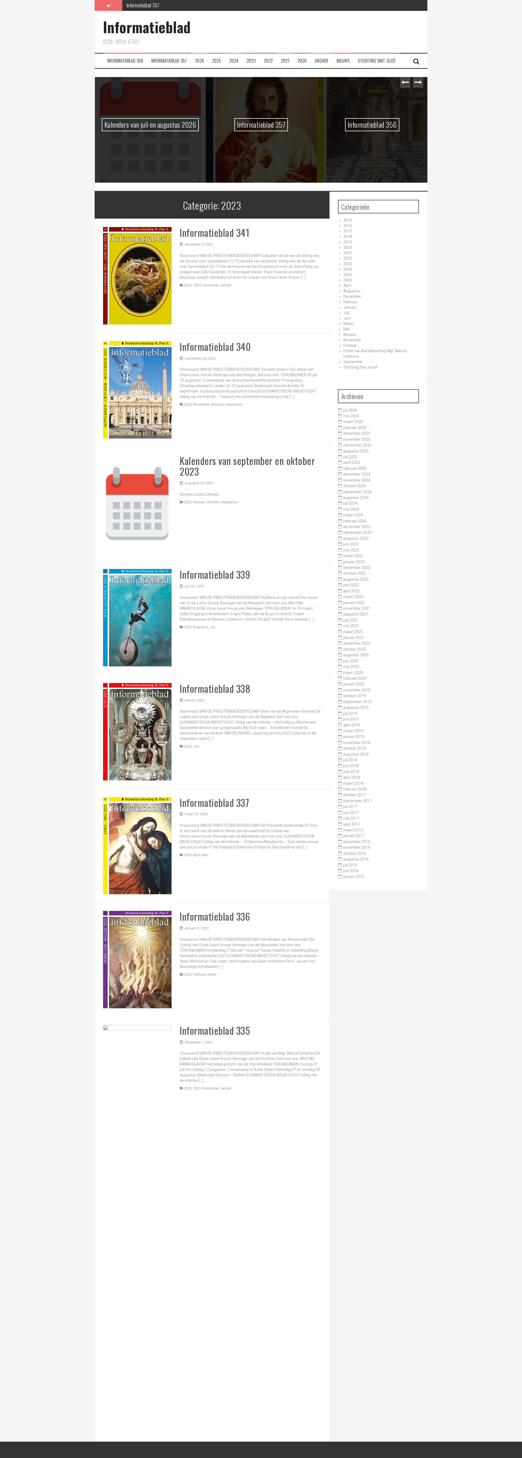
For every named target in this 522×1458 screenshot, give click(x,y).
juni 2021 (351, 620)
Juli (212, 627)
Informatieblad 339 (215, 574)
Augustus (200, 627)
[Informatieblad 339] (137, 617)
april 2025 (351, 462)
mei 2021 (351, 626)
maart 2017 (353, 830)
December (210, 285)
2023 (251, 61)
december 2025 (356, 433)
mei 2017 (351, 818)
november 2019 (356, 690)
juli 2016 (350, 865)
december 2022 (356, 567)
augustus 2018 (356, 754)
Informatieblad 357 (169, 61)
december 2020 (356, 643)
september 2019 (357, 702)
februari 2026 (354, 427)
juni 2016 (351, 871)
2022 (268, 61)
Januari (225, 285)
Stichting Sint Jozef (377, 61)
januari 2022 (353, 603)
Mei (205, 855)
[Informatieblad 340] (137, 389)
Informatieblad (147, 26)
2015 (347, 220)
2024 (233, 61)
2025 (216, 61)
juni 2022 (351, 585)
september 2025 (357, 445)
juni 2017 (351, 812)
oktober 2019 (354, 696)
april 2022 (351, 591)
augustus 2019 (356, 707)
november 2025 (356, 439)
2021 (285, 61)
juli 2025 (350, 457)
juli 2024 (350, 503)
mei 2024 (351, 509)
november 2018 (356, 742)
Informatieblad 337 (214, 802)
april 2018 (351, 777)
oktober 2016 (354, 853)
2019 (347, 242)
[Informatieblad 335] (137, 1229)
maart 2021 (353, 632)
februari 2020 (354, 678)
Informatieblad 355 (372, 124)
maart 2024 (353, 515)
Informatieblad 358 (125, 61)
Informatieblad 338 (215, 688)
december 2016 (356, 842)
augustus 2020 (356, 655)
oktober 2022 (354, 573)
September (233, 404)
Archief (321, 61)
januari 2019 (353, 736)
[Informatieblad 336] (137, 959)
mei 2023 (351, 550)
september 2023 (357, 532)
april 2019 (351, 725)
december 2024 (356, 474)
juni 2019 (351, 719)
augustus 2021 (356, 614)
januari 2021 (353, 637)
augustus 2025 (356, 451)
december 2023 (356, 527)
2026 (199, 61)
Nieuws (343, 61)
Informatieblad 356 (143, 5)
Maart (211, 974)
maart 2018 (353, 783)
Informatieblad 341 (214, 232)
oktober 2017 (354, 795)
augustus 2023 (356, 538)
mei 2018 (351, 772)
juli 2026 (350, 410)
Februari (199, 974)
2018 (347, 236)
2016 (347, 225)
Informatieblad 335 (215, 1030)
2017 (347, 231)
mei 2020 (351, 666)
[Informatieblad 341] (137, 275)
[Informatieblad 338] (137, 731)
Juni (196, 746)
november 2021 (356, 608)
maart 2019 (353, 731)
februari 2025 (354, 468)
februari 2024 (354, 521)
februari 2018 (354, 789)
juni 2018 (351, 766)
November (201, 404)
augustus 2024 (356, 497)
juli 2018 (350, 760)
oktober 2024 (354, 486)
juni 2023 (351, 544)
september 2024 (357, 492)
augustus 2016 (356, 859)
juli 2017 (350, 806)
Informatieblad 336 (215, 916)
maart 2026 (353, 421)
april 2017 (351, 824)
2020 (302, 61)
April (196, 855)
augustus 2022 (356, 579)
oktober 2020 (354, 649)
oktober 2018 (354, 748)
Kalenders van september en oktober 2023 (247, 466)
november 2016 (356, 847)
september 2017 (357, 801)
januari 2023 (353, 562)
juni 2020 (351, 661)
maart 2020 (353, 672)
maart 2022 (353, 597)
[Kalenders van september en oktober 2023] (137, 503)
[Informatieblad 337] (137, 845)
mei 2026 (351, 416)
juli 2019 (350, 713)
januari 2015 (353, 876)
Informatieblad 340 (215, 346)
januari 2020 (353, 684)
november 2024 (356, 480)
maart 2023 (353, 556)
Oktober (217, 404)
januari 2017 (353, 836)
